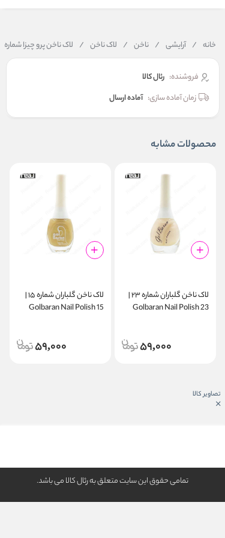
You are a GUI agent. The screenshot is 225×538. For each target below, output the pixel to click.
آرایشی (170, 45)
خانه (204, 45)
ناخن (136, 45)
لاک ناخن (98, 45)
